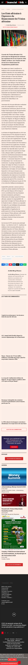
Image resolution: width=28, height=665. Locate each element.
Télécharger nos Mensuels (14, 458)
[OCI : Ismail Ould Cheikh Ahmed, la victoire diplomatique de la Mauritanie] (14, 327)
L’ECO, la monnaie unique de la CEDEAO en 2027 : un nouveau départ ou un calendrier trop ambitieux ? (13, 625)
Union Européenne (6, 258)
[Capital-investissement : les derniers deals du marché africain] (14, 306)
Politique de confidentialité (9, 663)
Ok (10, 659)
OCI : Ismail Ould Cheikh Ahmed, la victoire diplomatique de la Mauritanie (13, 336)
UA (12, 256)
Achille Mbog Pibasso (11, 25)
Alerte (3, 256)
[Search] (26, 2)
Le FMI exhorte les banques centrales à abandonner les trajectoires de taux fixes (13, 422)
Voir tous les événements (14, 564)
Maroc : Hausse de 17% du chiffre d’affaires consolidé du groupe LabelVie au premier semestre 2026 (13, 357)
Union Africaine (19, 256)
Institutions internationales (10, 27)
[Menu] (2, 2)
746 (13, 632)
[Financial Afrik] (15, 2)
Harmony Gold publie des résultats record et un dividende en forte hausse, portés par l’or (13, 401)
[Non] (19, 662)
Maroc (8, 256)
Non (14, 659)
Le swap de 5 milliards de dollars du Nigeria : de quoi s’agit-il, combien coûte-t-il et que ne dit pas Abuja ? (13, 379)
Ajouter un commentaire (14, 429)
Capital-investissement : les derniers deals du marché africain (12, 316)
